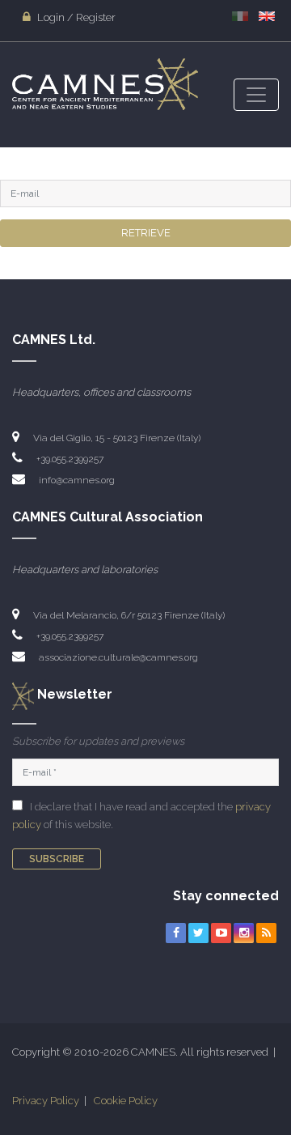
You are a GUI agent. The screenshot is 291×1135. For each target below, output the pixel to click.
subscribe (56, 859)
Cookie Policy (126, 1101)
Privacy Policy (45, 1101)
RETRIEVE (146, 233)
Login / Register (75, 17)
